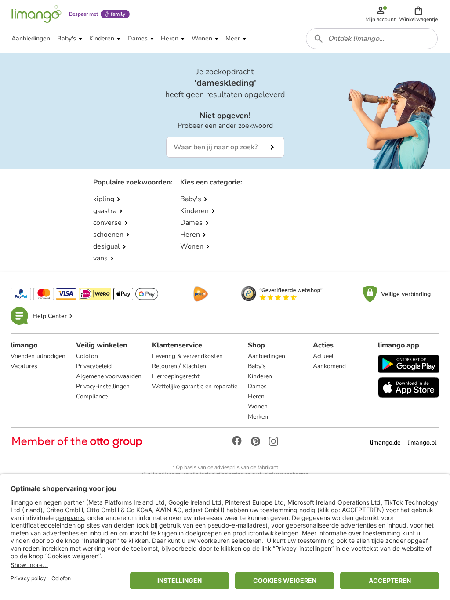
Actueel (323, 356)
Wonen (258, 406)
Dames (257, 386)
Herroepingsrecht (176, 376)
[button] (418, 14)
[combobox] (371, 38)
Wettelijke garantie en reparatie (194, 386)
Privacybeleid (94, 366)
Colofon (87, 356)
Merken (258, 416)
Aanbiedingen (266, 356)
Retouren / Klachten (179, 366)
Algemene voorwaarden (109, 376)
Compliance (92, 396)
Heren (256, 396)
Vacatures (24, 366)
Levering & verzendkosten (187, 356)
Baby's (257, 366)
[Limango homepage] (36, 14)
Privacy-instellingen (103, 386)
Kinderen (260, 376)
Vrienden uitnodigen (38, 356)
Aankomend (329, 366)
